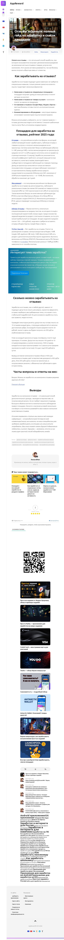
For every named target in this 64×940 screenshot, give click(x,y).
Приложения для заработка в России (31, 867)
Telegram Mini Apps (41, 818)
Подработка (54, 52)
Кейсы (12, 10)
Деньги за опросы (38, 819)
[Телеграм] (3, 46)
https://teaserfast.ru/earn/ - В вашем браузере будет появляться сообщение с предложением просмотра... (38, 796)
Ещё (11, 13)
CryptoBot (24, 242)
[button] (18, 384)
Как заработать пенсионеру (30, 444)
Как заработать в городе (34, 844)
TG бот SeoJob (17, 229)
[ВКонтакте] (3, 33)
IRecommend (16, 183)
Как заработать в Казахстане (33, 838)
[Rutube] (3, 21)
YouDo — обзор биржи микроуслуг (33, 670)
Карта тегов (16, 904)
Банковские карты (25, 819)
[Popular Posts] (35, 769)
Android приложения (32, 815)
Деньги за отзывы (21, 439)
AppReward (17, 3)
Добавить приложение (14, 897)
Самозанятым (46, 881)
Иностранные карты (28, 897)
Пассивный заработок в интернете (28, 862)
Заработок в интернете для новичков (22, 442)
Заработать (28, 10)
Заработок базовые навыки (45, 439)
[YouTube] (3, 27)
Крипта (38, 10)
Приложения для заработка (35, 864)
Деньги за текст (32, 439)
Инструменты (29, 901)
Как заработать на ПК (39, 850)
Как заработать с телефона (28, 856)
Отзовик (15, 140)
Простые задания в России (34, 880)
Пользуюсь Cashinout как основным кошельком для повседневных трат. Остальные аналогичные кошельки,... (37, 788)
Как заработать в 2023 (42, 835)
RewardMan (27, 52)
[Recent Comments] (45, 769)
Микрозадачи (44, 52)
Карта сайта (16, 901)
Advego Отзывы (18, 209)
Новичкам (28, 904)
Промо (18, 10)
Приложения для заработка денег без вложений (33, 870)
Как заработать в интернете (36, 847)
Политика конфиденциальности (16, 913)
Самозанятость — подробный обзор (33, 692)
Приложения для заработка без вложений (35, 866)
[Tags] (25, 769)
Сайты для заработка (33, 881)
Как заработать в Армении (28, 837)
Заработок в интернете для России (44, 442)
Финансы (52, 10)
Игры (45, 10)
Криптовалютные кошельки (41, 860)
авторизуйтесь (54, 520)
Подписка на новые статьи (15, 908)
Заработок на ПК (16, 444)
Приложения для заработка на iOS (34, 876)
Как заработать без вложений (30, 834)
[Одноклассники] (3, 39)
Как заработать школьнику (47, 444)
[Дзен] (3, 52)
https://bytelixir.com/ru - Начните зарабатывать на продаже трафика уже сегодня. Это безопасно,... (38, 804)
